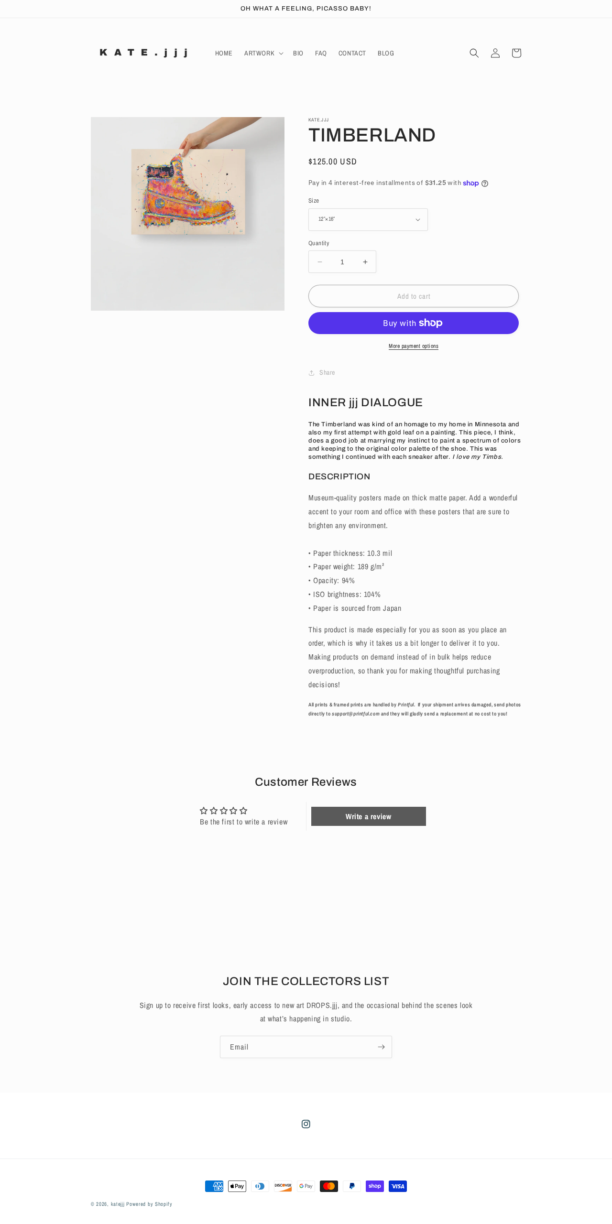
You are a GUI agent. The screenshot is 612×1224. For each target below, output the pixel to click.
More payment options (413, 346)
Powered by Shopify (149, 1204)
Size (313, 200)
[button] (263, 53)
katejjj (118, 1204)
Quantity (318, 243)
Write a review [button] (368, 816)
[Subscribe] (381, 1047)
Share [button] (327, 372)
